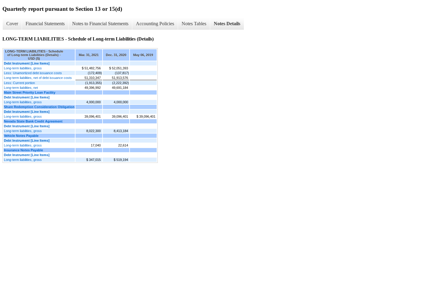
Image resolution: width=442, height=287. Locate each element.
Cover (12, 23)
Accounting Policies (155, 23)
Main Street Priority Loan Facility (29, 92)
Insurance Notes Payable (23, 150)
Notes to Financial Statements (100, 23)
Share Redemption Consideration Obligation (39, 107)
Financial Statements (45, 23)
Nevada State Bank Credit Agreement (33, 121)
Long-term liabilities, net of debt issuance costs (38, 78)
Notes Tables (194, 23)
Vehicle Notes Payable (21, 135)
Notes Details (227, 23)
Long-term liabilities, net (21, 87)
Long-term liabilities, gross (23, 68)
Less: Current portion (19, 83)
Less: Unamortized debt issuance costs (33, 73)
